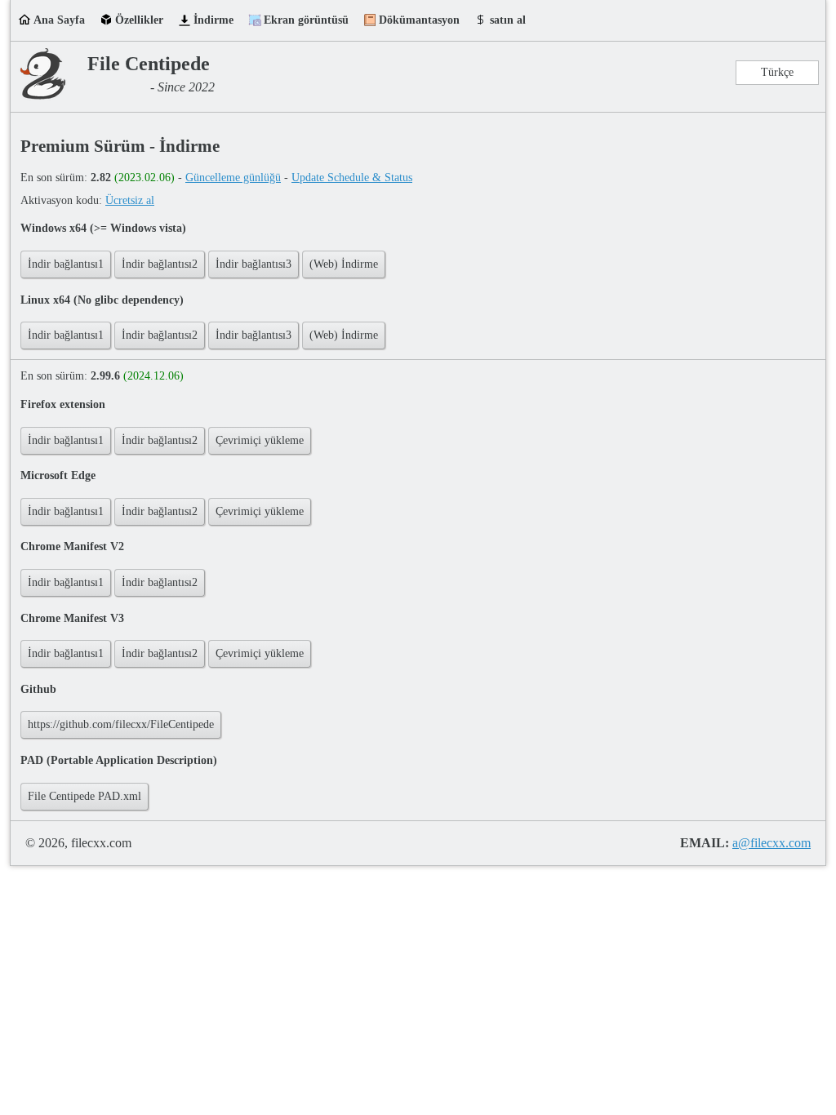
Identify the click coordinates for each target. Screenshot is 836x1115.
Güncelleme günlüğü (233, 177)
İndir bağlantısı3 (253, 264)
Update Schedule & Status (351, 177)
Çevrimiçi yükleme (260, 440)
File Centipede (148, 63)
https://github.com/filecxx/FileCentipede (121, 724)
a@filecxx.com (771, 843)
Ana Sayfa (59, 20)
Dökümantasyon (419, 20)
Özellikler (139, 20)
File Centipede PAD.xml (84, 796)
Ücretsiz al (129, 200)
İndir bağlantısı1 (66, 264)
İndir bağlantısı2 (160, 264)
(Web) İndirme (343, 264)
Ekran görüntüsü (306, 20)
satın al (508, 20)
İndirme (213, 20)
